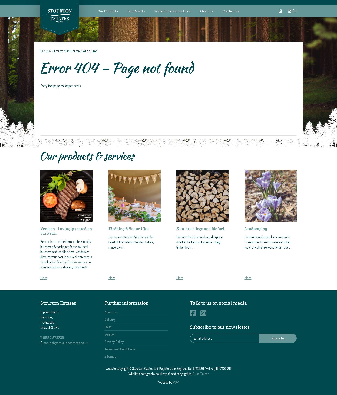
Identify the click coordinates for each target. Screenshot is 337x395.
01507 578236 (53, 337)
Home (45, 51)
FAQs (107, 326)
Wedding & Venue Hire (172, 11)
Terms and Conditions (119, 349)
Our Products (108, 11)
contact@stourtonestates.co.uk (65, 342)
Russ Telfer (201, 373)
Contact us (231, 11)
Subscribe (278, 338)
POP (176, 382)
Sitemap (110, 356)
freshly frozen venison (72, 262)
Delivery (110, 319)
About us (206, 11)
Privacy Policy (114, 341)
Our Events (136, 11)
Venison (109, 334)
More (43, 277)
